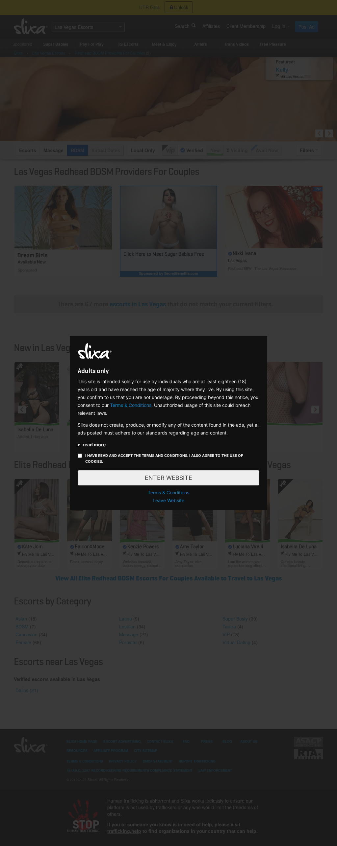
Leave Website (168, 500)
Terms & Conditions (130, 405)
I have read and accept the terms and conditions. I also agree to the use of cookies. (164, 458)
